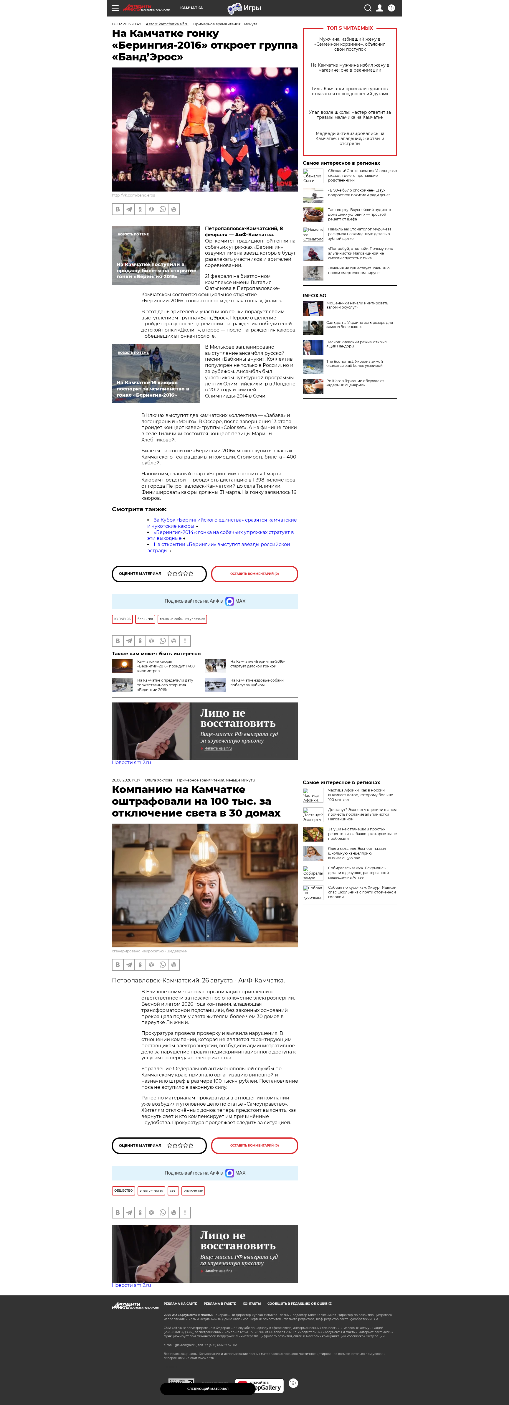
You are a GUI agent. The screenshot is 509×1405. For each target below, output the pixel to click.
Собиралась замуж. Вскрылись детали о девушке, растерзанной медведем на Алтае (358, 873)
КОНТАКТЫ (252, 1304)
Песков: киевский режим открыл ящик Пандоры (356, 344)
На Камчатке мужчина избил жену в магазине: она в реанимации (350, 68)
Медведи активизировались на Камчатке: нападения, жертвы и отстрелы (349, 138)
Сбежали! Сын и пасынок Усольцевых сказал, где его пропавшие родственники (362, 175)
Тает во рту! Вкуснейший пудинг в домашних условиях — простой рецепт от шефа (359, 214)
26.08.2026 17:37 (126, 780)
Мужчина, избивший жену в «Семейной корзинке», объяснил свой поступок (350, 44)
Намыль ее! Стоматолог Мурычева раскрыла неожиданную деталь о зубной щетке (359, 234)
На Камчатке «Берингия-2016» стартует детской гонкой (257, 663)
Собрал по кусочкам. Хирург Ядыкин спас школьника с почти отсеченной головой (362, 892)
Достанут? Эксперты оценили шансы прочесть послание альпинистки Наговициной (362, 814)
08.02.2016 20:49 (126, 24)
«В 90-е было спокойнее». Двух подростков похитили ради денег (359, 192)
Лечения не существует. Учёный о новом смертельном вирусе (359, 270)
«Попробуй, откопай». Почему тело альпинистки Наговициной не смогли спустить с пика (360, 253)
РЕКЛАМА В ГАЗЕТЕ (220, 1304)
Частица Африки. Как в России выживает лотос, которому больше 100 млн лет (360, 795)
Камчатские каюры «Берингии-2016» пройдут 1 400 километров (166, 666)
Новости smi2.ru (131, 762)
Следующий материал (208, 1389)
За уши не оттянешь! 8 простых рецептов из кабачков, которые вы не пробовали (362, 834)
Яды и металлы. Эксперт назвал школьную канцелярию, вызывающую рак (357, 853)
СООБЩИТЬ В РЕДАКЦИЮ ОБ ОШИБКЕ (299, 1304)
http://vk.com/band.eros (133, 195)
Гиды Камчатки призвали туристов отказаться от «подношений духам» (350, 91)
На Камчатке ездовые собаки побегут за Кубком (257, 682)
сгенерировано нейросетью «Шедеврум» (150, 951)
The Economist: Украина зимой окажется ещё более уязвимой (354, 364)
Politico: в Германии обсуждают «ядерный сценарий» (355, 383)
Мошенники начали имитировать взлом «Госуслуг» (357, 305)
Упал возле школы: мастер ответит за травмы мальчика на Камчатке (350, 115)
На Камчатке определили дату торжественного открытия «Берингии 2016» (165, 685)
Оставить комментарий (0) (254, 574)
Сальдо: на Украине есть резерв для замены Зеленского (359, 325)
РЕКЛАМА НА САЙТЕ (180, 1304)
